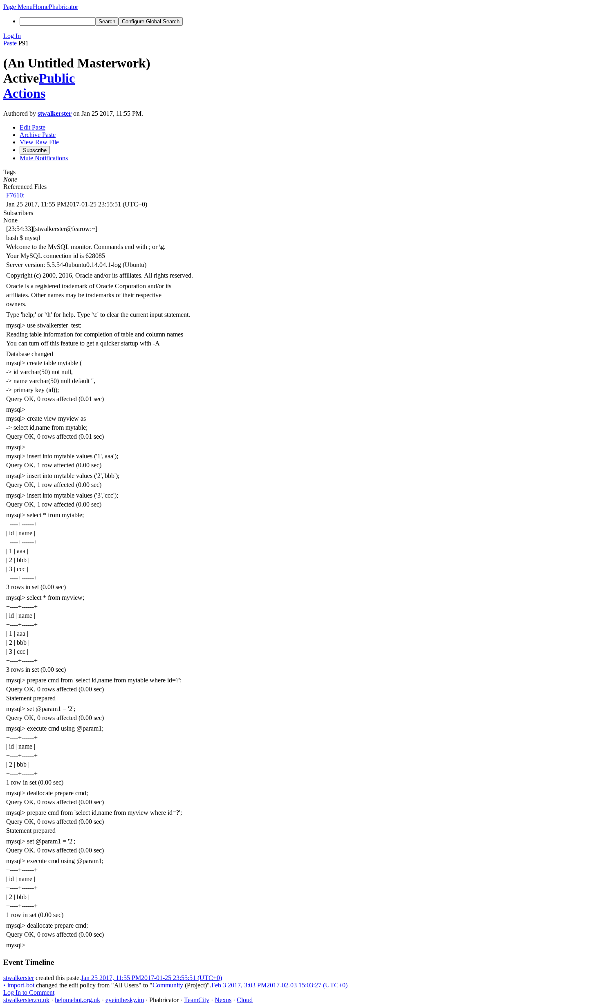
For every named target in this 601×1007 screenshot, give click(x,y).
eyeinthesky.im (124, 999)
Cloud (245, 999)
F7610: (15, 195)
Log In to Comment (28, 992)
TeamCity (196, 999)
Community (167, 985)
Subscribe (35, 150)
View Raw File (39, 142)
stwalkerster (55, 113)
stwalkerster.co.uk (26, 999)
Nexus (223, 999)
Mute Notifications (44, 158)
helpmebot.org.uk (77, 999)
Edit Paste (32, 127)
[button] (18, 6)
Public (57, 78)
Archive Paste (38, 134)
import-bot (18, 985)
